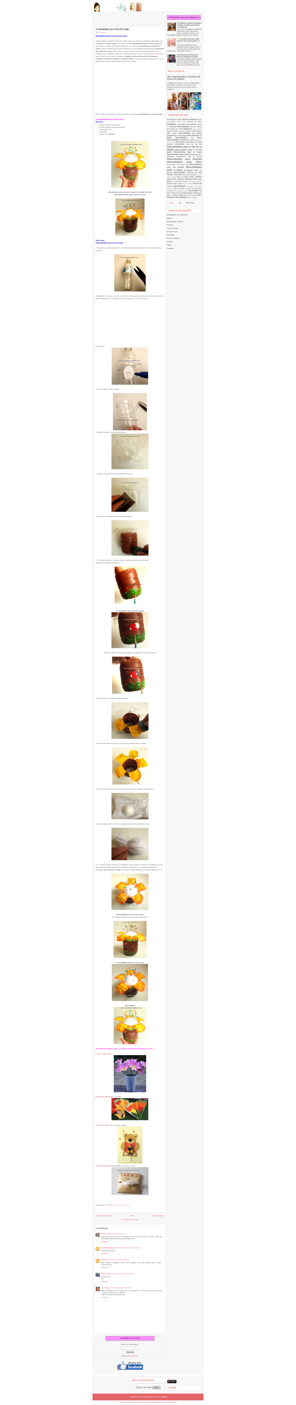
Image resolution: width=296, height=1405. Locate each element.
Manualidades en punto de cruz (180, 140)
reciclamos (180, 186)
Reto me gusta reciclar (182, 188)
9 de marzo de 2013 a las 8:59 (120, 1288)
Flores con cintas (176, 129)
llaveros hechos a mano (176, 131)
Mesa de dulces (183, 177)
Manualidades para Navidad (184, 159)
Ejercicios (193, 126)
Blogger (164, 1397)
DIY (168, 126)
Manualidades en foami (188, 138)
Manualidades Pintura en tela (188, 172)
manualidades (159, 54)
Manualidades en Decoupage (177, 135)
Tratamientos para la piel (187, 195)
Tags (180, 203)
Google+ (126, 1205)
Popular (171, 203)
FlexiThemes (128, 1402)
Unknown (104, 1260)
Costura (172, 124)
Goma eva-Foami (173, 228)
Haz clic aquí (102, 1054)
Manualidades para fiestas (178, 154)
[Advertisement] (112, 19)
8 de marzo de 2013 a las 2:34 (116, 1234)
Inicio (132, 1216)
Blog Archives (190, 203)
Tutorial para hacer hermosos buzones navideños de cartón (187, 56)
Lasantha (146, 1402)
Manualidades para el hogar (188, 152)
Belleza (186, 119)
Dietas (199, 124)
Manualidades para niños (184, 162)
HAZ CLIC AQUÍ (102, 1097)
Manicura (189, 131)
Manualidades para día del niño (188, 144)
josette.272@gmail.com (109, 1248)
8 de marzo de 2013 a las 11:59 (129, 1248)
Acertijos (179, 119)
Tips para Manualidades (184, 193)
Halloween (188, 129)
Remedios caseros (193, 186)
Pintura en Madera (173, 238)
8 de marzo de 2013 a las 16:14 (119, 1260)
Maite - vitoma (106, 1274)
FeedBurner (134, 1356)
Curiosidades (182, 124)
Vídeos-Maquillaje (192, 197)
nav (173, 181)
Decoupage (170, 235)
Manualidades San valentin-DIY (177, 215)
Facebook (110, 1205)
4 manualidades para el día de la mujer (112, 29)
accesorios (171, 119)
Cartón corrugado (182, 121)
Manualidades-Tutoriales (175, 221)
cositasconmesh (146, 1397)
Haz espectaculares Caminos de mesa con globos (183, 77)
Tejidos (169, 245)
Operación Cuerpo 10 (182, 181)
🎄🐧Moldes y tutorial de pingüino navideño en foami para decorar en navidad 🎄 (189, 25)
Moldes (193, 177)
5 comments (102, 32)
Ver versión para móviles (130, 1219)
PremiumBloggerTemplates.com (159, 1402)
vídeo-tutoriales (181, 197)
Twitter (119, 1205)
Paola (103, 1234)
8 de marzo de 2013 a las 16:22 (122, 1274)
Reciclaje (170, 225)
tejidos (196, 191)
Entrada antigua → (158, 1216)
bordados (194, 119)
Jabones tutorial (197, 129)
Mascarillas (179, 174)
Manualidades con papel (190, 133)
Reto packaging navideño (181, 190)
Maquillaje (171, 174)
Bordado (170, 241)
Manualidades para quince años (178, 164)
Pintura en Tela (172, 232)
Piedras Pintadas (188, 183)
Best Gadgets (173, 1402)
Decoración (192, 124)
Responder (104, 1241)
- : (103, 1125)
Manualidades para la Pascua (189, 156)
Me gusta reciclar (189, 174)
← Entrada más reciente (103, 1216)
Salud (190, 191)
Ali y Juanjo (105, 1288)
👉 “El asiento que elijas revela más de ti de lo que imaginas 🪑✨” (188, 41)
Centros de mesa (195, 121)
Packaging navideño (196, 181)
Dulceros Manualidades (180, 127)
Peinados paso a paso (175, 183)
